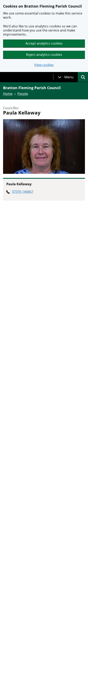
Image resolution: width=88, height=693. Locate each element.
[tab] (65, 77)
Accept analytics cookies (44, 43)
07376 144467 (22, 191)
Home (7, 93)
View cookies (44, 65)
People (22, 93)
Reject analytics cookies (44, 54)
